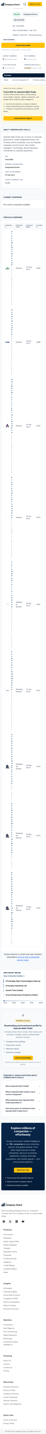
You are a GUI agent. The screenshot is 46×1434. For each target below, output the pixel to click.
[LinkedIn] (16, 1221)
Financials (7, 1255)
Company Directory (11, 1394)
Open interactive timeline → (14, 976)
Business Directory (10, 1387)
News (5, 1272)
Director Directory (10, 1400)
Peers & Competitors (11, 1302)
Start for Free (35, 4)
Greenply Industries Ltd (12, 248)
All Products (8, 1234)
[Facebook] (4, 1221)
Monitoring (7, 1339)
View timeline (9, 40)
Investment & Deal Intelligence (10, 1343)
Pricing (6, 1371)
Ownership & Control (11, 1295)
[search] (24, 4)
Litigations (7, 1262)
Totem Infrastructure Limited (12, 585)
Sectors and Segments (12, 1404)
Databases (7, 1238)
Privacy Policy (8, 1423)
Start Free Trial (23, 1170)
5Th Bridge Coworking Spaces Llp (12, 759)
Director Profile (9, 1390)
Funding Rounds (9, 1259)
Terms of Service (10, 1420)
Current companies (20, 80)
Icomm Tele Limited (12, 322)
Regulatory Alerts (10, 1252)
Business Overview (11, 1309)
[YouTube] (23, 1221)
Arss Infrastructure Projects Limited (12, 405)
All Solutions (8, 1325)
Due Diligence (8, 1328)
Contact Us (7, 1367)
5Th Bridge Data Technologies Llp (12, 828)
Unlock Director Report (23, 118)
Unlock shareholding (23, 1058)
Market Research (10, 1335)
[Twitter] (10, 1221)
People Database (10, 1245)
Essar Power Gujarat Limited (12, 670)
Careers (6, 1364)
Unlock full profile (23, 45)
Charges (6, 1248)
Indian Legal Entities (11, 1241)
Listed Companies (10, 1397)
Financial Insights (10, 1292)
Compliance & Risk (10, 1298)
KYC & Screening (10, 1332)
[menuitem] (6, 80)
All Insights (7, 1288)
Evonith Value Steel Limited (12, 497)
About (6, 80)
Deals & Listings (9, 1305)
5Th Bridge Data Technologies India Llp (12, 900)
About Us (7, 1361)
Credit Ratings (9, 1265)
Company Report (10, 1269)
